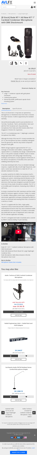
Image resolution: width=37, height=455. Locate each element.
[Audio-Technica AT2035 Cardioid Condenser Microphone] (18, 291)
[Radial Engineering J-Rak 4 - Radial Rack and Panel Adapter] (18, 339)
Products (3, 13)
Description (6, 108)
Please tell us (15, 81)
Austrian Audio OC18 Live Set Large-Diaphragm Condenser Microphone (10, 412)
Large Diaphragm (23, 13)
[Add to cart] (10, 356)
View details (18, 315)
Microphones (12, 13)
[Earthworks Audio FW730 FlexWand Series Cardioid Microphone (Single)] (18, 380)
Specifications (17, 108)
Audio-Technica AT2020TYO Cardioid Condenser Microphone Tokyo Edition (26, 412)
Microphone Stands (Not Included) (11, 262)
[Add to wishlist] (26, 356)
